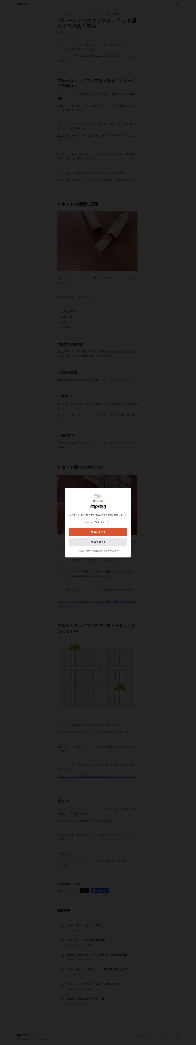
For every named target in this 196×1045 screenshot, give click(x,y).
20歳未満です (98, 542)
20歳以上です (98, 532)
